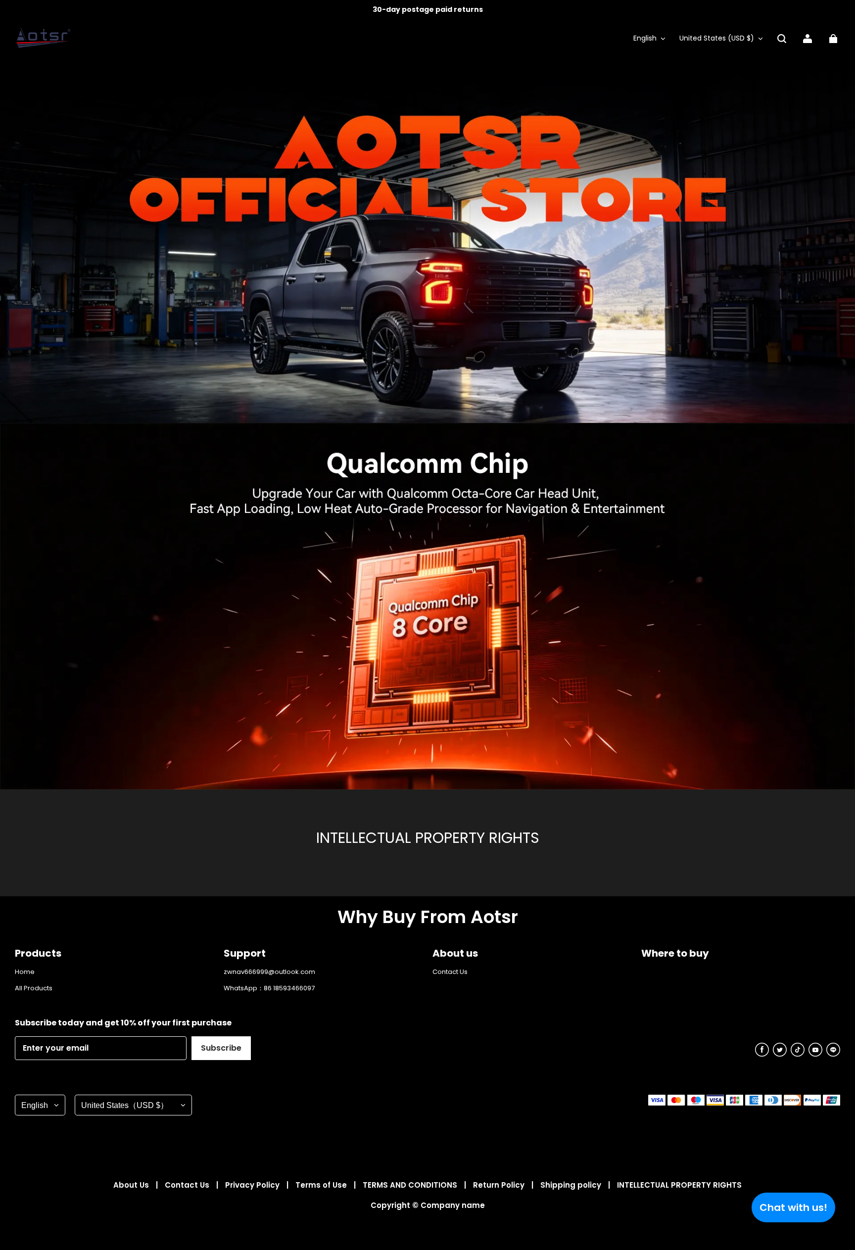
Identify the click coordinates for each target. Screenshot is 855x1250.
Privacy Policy (253, 1185)
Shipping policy (571, 1185)
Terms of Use (322, 1185)
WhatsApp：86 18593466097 (269, 988)
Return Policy (499, 1185)
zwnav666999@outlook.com (269, 972)
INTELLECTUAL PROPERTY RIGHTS (679, 1185)
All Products (33, 988)
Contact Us (450, 972)
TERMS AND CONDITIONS (411, 1185)
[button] (782, 39)
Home (25, 972)
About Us (132, 1185)
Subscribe (221, 1048)
